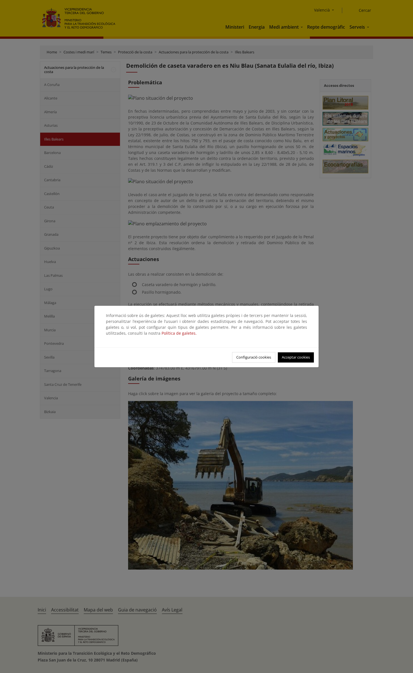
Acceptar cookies (296, 357)
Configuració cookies (253, 357)
